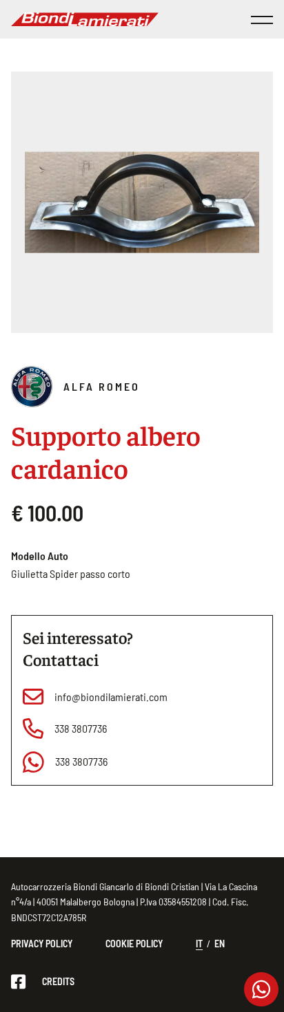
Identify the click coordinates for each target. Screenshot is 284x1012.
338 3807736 (80, 728)
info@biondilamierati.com (111, 696)
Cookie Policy (134, 943)
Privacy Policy (41, 943)
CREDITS (58, 981)
